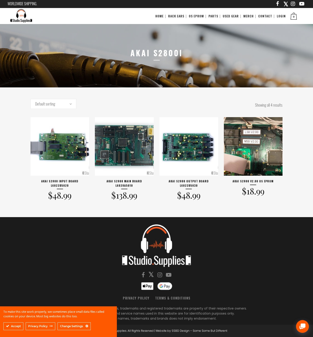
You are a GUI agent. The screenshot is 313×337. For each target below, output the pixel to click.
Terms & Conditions (172, 297)
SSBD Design (180, 331)
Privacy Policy (136, 297)
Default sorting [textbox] (45, 104)
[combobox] (53, 104)
